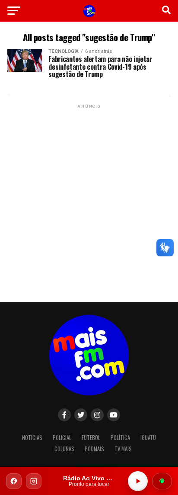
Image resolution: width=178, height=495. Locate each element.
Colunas (64, 449)
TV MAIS (123, 449)
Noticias (32, 438)
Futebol (91, 438)
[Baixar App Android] (162, 481)
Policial (62, 438)
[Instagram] (33, 481)
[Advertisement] (89, 199)
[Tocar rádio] (138, 481)
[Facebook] (14, 481)
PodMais (94, 449)
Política (120, 438)
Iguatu (148, 438)
